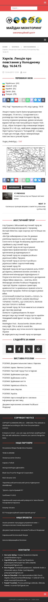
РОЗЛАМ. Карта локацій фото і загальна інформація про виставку (19, 398)
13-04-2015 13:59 (12, 72)
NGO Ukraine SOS (9, 478)
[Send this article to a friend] (20, 100)
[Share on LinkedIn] (12, 100)
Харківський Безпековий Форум (15, 535)
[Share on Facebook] (4, 100)
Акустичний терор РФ (11, 266)
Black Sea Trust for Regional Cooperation (17, 473)
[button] (44, 2)
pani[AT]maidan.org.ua (12, 557)
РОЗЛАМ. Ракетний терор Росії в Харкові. (19, 371)
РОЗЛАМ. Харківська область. (14, 385)
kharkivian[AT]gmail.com (13, 565)
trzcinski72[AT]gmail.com (20, 585)
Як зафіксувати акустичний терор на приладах (21, 334)
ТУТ (20, 141)
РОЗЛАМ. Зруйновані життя (14, 381)
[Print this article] (24, 100)
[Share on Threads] (43, 100)
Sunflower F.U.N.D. (9, 495)
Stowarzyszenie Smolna (11, 458)
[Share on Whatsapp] (28, 100)
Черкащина (29, 187)
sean (24, 72)
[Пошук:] (24, 8)
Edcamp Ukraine (8, 508)
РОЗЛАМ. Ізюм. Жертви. (12, 389)
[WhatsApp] (38, 349)
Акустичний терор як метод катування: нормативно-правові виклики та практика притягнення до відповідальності (20, 250)
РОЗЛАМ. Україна (9, 393)
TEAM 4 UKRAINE (8, 453)
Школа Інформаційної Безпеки (14, 540)
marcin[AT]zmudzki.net (17, 580)
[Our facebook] (19, 349)
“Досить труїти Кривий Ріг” (12, 490)
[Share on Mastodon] (32, 100)
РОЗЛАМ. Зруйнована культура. (15, 374)
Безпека (15, 47)
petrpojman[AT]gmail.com (13, 573)
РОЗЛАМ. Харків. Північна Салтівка (16, 367)
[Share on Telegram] (35, 100)
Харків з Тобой (8, 463)
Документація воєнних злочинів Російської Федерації (20, 405)
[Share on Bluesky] (39, 100)
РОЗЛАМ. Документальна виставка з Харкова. (21, 363)
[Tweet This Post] (8, 100)
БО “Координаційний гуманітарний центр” (19, 513)
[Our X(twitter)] (29, 349)
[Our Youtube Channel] (10, 349)
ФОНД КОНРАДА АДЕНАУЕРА (13, 468)
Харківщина (14, 187)
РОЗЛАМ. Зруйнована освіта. (14, 378)
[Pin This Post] (16, 100)
